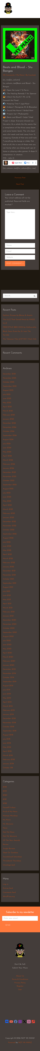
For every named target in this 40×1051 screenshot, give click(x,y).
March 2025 (8, 411)
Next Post (20, 184)
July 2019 (6, 690)
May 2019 (7, 698)
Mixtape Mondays (10, 816)
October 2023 (8, 481)
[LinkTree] (33, 1021)
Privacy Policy (20, 983)
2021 (5, 799)
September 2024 (10, 435)
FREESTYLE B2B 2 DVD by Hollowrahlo (19, 327)
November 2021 (9, 575)
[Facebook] (16, 1021)
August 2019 (8, 686)
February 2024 (9, 464)
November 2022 (9, 526)
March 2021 (8, 608)
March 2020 (8, 657)
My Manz (20, 75)
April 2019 (7, 702)
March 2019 (8, 706)
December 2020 (9, 620)
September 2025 (10, 386)
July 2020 (7, 641)
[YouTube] (11, 1021)
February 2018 (9, 759)
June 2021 (7, 595)
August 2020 (8, 636)
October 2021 (8, 579)
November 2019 (9, 673)
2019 (5, 791)
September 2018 (9, 731)
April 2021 (7, 604)
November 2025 (9, 378)
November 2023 (9, 476)
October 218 (8, 768)
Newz (5, 828)
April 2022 (7, 554)
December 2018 (9, 718)
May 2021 (7, 600)
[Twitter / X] (24, 1021)
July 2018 (6, 739)
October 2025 (8, 382)
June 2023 (7, 497)
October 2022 (8, 530)
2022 (5, 803)
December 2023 (9, 472)
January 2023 (8, 518)
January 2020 (8, 665)
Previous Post (20, 178)
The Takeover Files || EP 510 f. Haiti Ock (19, 339)
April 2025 (7, 407)
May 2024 (7, 452)
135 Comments (9, 75)
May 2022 (7, 550)
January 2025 (8, 419)
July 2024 (6, 444)
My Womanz (8, 824)
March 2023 (8, 509)
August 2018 (8, 735)
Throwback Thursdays (12, 861)
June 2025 (7, 398)
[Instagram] (20, 1021)
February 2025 (9, 415)
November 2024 (9, 427)
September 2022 (10, 534)
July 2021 (6, 591)
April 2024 (7, 456)
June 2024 (7, 448)
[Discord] (7, 1021)
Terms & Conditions (20, 979)
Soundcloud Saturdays (12, 857)
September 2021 (9, 583)
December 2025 (9, 374)
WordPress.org (9, 896)
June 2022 (7, 546)
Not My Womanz (10, 836)
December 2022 (9, 522)
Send (7, 925)
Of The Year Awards (11, 840)
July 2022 (6, 542)
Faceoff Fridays (9, 808)
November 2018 (9, 723)
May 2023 (7, 501)
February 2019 (9, 710)
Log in (5, 884)
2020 (5, 795)
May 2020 (7, 649)
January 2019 (8, 714)
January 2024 (8, 468)
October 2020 (9, 628)
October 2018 (8, 727)
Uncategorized (9, 865)
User (20, 990)
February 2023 (9, 513)
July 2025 (6, 394)
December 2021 (9, 571)
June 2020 (7, 645)
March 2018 (8, 755)
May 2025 (7, 403)
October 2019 (8, 677)
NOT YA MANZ (8, 15)
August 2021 (8, 587)
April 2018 (7, 751)
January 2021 (8, 616)
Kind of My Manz (10, 812)
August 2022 (8, 538)
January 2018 (8, 764)
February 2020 (9, 661)
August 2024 (8, 440)
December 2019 (9, 669)
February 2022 (9, 563)
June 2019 (7, 694)
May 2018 (7, 747)
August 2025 (8, 390)
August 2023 (8, 489)
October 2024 (8, 431)
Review (5, 844)
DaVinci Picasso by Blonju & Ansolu (17, 315)
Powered (11, 1043)
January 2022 (8, 567)
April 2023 (7, 505)
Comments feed (9, 892)
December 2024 (9, 423)
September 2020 (10, 632)
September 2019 (9, 682)
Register (20, 986)
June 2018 (7, 743)
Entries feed (8, 888)
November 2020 (9, 624)
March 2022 (8, 559)
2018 (5, 787)
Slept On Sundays (10, 853)
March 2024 (8, 460)
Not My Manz (8, 832)
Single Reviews (9, 849)
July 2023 (6, 493)
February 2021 (9, 612)
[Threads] (29, 1021)
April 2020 (7, 653)
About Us (20, 976)
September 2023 (10, 485)
